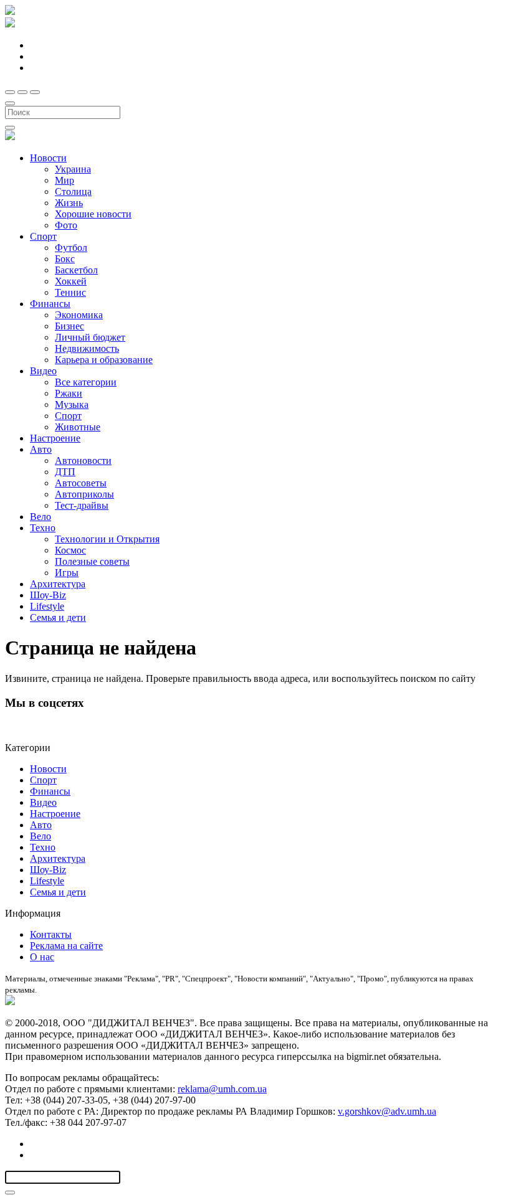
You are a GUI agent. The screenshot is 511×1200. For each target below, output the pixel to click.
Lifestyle (47, 606)
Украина (73, 169)
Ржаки (68, 393)
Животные (77, 427)
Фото (66, 225)
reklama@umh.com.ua (222, 1089)
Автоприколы (84, 494)
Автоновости (83, 460)
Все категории (86, 382)
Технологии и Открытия (107, 539)
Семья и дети (58, 617)
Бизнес (69, 326)
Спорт (43, 236)
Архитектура (57, 584)
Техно (42, 527)
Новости (48, 158)
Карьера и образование (104, 359)
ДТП (65, 471)
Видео (43, 371)
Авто (41, 449)
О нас (42, 957)
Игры (67, 572)
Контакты (51, 934)
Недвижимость (87, 348)
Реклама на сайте (66, 945)
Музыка (71, 404)
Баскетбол (76, 270)
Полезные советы (92, 561)
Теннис (70, 292)
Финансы (50, 303)
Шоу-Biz (48, 595)
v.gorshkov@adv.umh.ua (387, 1111)
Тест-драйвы (81, 505)
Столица (73, 191)
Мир (64, 180)
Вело (40, 516)
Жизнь (69, 202)
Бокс (65, 258)
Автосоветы (81, 483)
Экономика (79, 314)
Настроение (55, 438)
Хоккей (71, 281)
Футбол (71, 247)
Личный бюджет (90, 337)
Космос (70, 550)
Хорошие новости (93, 214)
